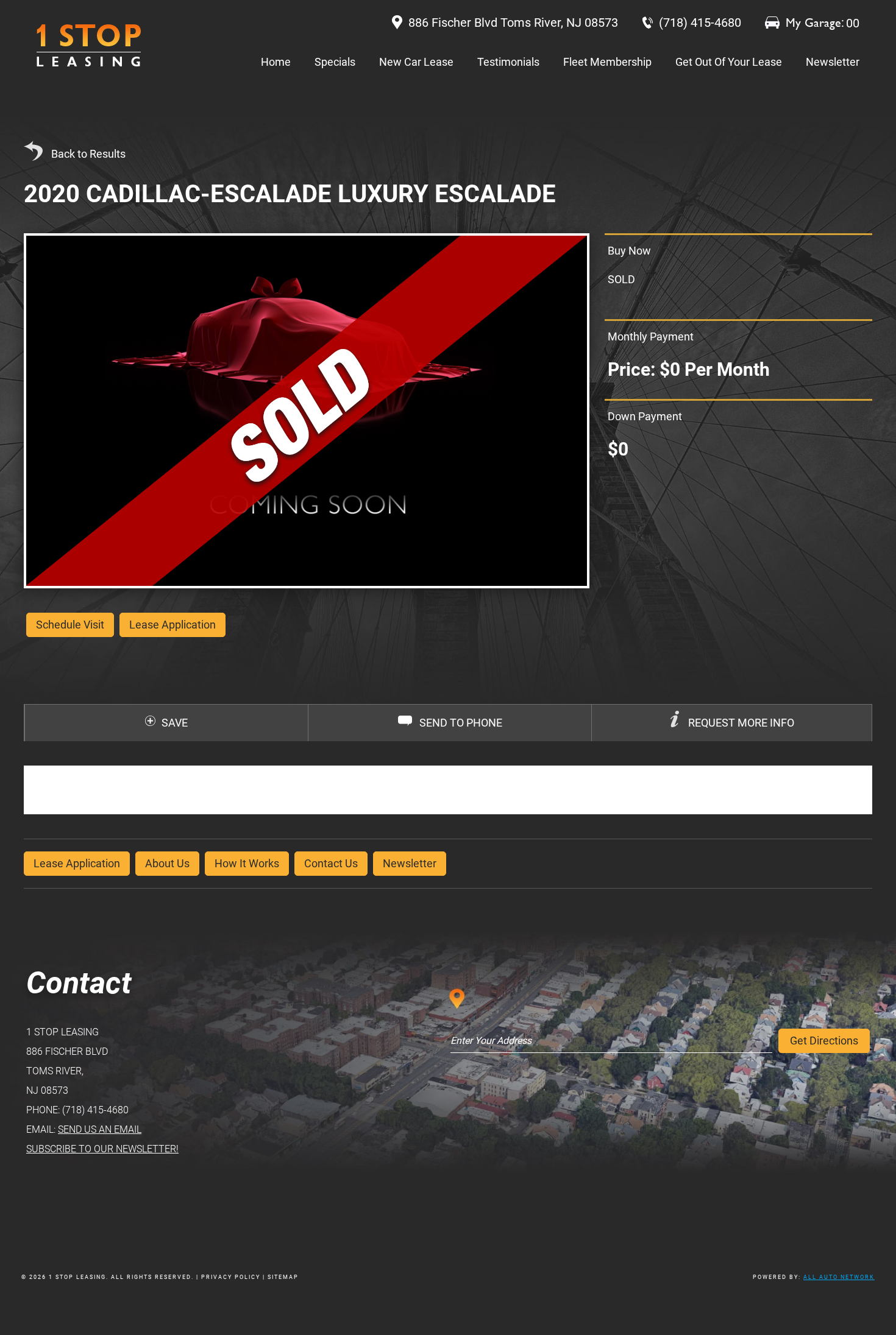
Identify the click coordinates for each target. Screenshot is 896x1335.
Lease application (172, 624)
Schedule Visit (70, 624)
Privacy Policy (230, 1277)
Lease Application (77, 863)
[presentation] (731, 723)
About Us (167, 863)
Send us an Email (99, 1129)
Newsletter (832, 61)
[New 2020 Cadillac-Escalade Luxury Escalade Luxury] (306, 411)
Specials (335, 61)
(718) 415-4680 (95, 1110)
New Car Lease (416, 61)
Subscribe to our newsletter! (102, 1149)
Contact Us (331, 863)
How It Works (247, 863)
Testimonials (508, 61)
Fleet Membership (607, 61)
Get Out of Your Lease (728, 61)
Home (276, 61)
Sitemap (283, 1277)
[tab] (731, 723)
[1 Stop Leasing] (89, 45)
